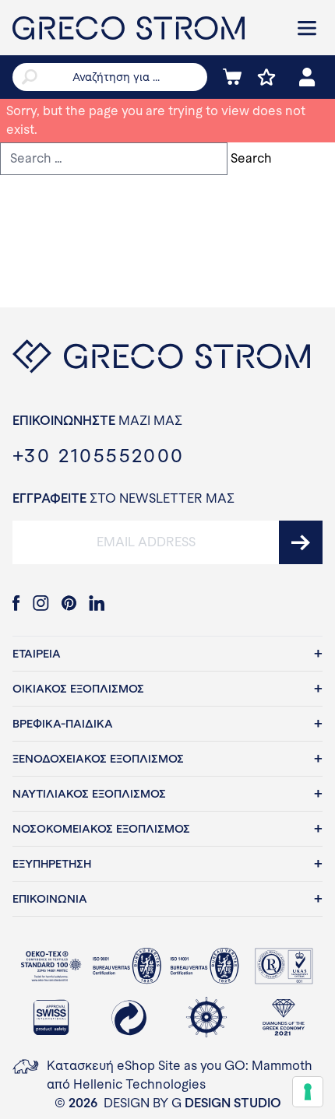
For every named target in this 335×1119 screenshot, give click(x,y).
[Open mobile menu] (307, 28)
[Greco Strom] (144, 28)
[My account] (307, 77)
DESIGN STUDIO (233, 1103)
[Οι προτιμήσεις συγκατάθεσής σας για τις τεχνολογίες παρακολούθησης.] (308, 1092)
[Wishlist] (266, 77)
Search (251, 158)
